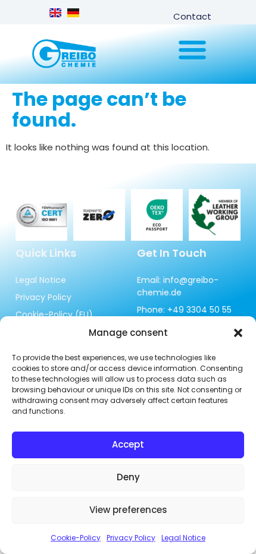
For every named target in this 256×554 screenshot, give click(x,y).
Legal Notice (183, 538)
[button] (238, 333)
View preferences (128, 509)
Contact (192, 16)
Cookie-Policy (76, 538)
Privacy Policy (131, 538)
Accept (128, 444)
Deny (128, 477)
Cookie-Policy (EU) (54, 314)
